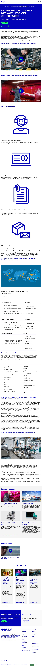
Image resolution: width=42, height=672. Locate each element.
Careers (33, 637)
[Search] (38, 1)
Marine (23, 645)
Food (23, 639)
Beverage (24, 631)
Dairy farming (24, 636)
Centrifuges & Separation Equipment (8, 6)
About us (33, 631)
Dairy (23, 634)
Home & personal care (26, 643)
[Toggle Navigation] (40, 1)
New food (24, 647)
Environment (24, 637)
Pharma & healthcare (26, 650)
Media (33, 636)
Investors (33, 634)
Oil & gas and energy (26, 648)
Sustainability (34, 633)
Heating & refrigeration (24, 642)
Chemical (24, 633)
